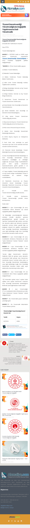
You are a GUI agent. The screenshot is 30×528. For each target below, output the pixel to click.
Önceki (11, 341)
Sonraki (18, 356)
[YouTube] (26, 1)
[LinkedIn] (23, 1)
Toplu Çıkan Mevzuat (12, 36)
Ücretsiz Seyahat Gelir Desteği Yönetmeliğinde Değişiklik (10, 437)
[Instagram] (28, 1)
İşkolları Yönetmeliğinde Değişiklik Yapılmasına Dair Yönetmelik (15, 414)
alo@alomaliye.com (6, 505)
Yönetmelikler (20, 36)
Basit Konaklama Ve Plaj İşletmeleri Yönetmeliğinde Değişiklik (12, 392)
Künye (12, 507)
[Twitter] (18, 1)
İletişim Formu (5, 507)
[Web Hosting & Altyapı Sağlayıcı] (15, 517)
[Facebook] (21, 1)
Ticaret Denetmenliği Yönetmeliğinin (14, 58)
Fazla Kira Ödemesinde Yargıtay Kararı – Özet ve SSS (15, 459)
